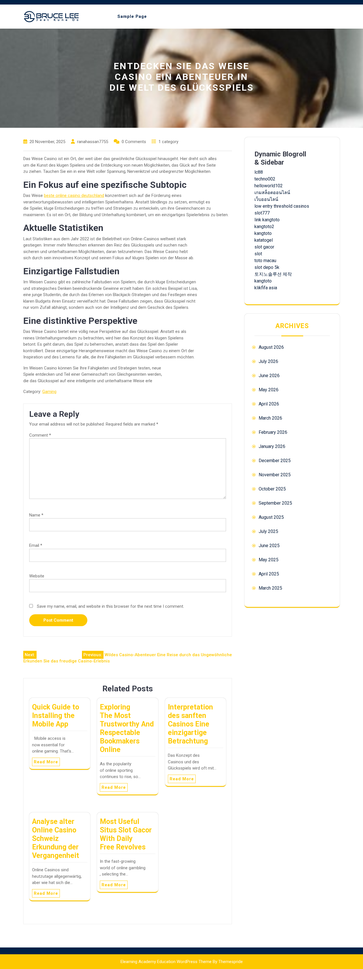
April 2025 (269, 574)
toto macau (265, 260)
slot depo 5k (266, 267)
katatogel (263, 240)
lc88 (258, 172)
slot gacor (264, 247)
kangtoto (263, 233)
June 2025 (269, 545)
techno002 (264, 179)
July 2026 (268, 361)
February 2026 (273, 432)
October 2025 (272, 489)
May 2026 (268, 389)
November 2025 (275, 474)
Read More (46, 761)
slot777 (262, 213)
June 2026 (269, 375)
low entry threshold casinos (281, 206)
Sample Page (132, 16)
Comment (40, 435)
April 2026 (269, 404)
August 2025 (271, 517)
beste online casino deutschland (74, 195)
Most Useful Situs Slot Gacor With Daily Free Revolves (126, 834)
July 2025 (268, 531)
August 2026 (271, 347)
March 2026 (270, 418)
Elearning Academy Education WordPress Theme (166, 961)
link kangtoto (267, 219)
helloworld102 (268, 185)
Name (36, 515)
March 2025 (270, 588)
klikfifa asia (265, 287)
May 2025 (268, 559)
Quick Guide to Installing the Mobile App (55, 715)
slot (258, 253)
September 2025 (275, 503)
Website (36, 576)
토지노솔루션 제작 (273, 274)
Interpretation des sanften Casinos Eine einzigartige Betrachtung (190, 724)
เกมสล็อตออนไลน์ (272, 192)
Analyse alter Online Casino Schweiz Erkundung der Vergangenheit (55, 838)
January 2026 (272, 446)
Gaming (49, 391)
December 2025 (275, 460)
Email (35, 545)
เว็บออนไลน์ (266, 199)
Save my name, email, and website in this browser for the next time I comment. (110, 606)
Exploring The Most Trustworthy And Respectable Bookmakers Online (127, 728)
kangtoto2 (264, 226)
